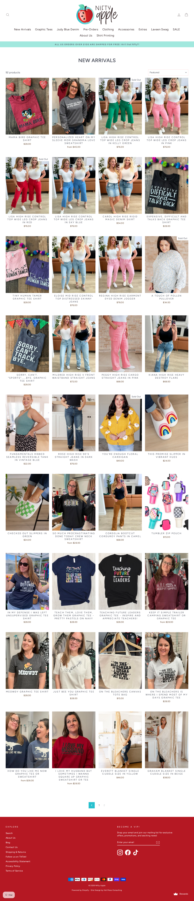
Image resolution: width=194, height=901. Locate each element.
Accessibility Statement (18, 861)
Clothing (108, 29)
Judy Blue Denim (68, 29)
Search (9, 833)
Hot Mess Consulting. (113, 890)
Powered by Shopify (80, 890)
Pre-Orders (90, 29)
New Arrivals (22, 29)
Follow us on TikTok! (16, 856)
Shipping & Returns (16, 852)
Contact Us (12, 847)
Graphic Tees (43, 29)
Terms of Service (14, 870)
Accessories (126, 29)
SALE (176, 29)
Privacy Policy (13, 866)
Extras (143, 29)
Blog (8, 842)
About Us (86, 35)
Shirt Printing (105, 35)
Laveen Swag (160, 29)
